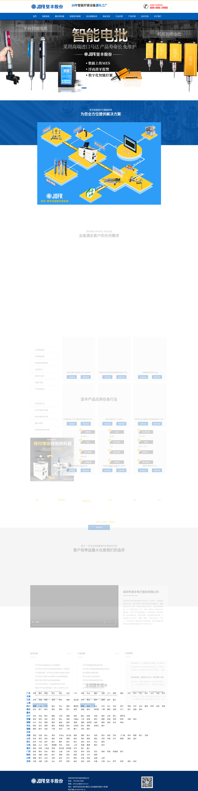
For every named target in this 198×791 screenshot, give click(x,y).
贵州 (28, 748)
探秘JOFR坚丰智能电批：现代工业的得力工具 (51, 650)
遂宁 (121, 706)
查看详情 (85, 280)
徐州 (82, 699)
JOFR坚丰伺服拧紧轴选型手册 (93, 654)
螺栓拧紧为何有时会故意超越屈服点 (48, 642)
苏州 (34, 699)
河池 (75, 751)
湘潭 (75, 722)
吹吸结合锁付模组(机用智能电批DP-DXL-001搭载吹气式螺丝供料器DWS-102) (126, 275)
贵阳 (34, 748)
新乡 (88, 735)
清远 (140, 693)
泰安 (75, 738)
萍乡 (60, 745)
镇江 (114, 699)
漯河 (53, 735)
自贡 (157, 706)
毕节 (75, 748)
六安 (82, 719)
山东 (28, 738)
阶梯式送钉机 (40, 303)
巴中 (134, 706)
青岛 (34, 738)
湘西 (82, 722)
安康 (40, 754)
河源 (103, 693)
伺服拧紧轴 (39, 282)
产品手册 (132, 16)
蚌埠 (121, 719)
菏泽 (40, 738)
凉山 (60, 706)
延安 (82, 754)
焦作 (103, 735)
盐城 (103, 699)
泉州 (60, 729)
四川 (28, 706)
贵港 (108, 751)
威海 (88, 738)
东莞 (34, 693)
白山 (53, 761)
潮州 (121, 693)
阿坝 (152, 706)
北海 (60, 751)
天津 (28, 696)
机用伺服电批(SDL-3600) (79, 368)
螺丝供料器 (59, 16)
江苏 (28, 699)
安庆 (40, 719)
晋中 (40, 758)
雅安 (146, 706)
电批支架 (106, 16)
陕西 (28, 754)
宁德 (53, 729)
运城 (95, 758)
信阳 (95, 735)
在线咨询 (99, 517)
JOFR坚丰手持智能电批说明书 (93, 646)
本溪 (40, 716)
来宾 (34, 751)
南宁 (121, 751)
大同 (103, 758)
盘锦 (68, 716)
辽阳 (60, 716)
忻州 (68, 758)
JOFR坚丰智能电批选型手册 (92, 642)
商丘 (46, 735)
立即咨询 (72, 280)
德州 (129, 738)
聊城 (121, 738)
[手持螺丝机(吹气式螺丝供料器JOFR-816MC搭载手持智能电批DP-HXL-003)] (78, 302)
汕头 (152, 693)
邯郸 (88, 725)
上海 (28, 702)
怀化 (40, 722)
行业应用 (119, 16)
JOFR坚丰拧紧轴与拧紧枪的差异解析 (48, 654)
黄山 (60, 719)
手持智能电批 (40, 249)
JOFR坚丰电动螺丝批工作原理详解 (47, 661)
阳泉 (88, 758)
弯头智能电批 (40, 288)
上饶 (75, 745)
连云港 (76, 699)
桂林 (103, 751)
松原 (68, 761)
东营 (103, 738)
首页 (35, 16)
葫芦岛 (122, 716)
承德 (46, 725)
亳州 (134, 719)
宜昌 (134, 709)
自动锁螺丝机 (91, 16)
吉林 (28, 761)
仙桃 (114, 709)
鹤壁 (134, 735)
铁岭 (103, 716)
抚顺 (88, 716)
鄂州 (140, 709)
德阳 (88, 706)
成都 (34, 706)
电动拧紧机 (39, 370)
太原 (82, 758)
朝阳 (53, 716)
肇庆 (95, 693)
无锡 (40, 699)
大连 (108, 716)
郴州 (53, 722)
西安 (68, 754)
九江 (40, 745)
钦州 (46, 751)
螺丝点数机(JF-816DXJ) (114, 322)
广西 (28, 751)
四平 (60, 761)
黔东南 (61, 748)
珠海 (46, 693)
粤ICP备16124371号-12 (76, 789)
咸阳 (75, 754)
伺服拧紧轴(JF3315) (150, 368)
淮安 (53, 699)
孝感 (75, 709)
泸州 (103, 706)
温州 (82, 741)
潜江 (68, 709)
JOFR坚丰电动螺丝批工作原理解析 (47, 627)
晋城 (34, 758)
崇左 (95, 751)
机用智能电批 (40, 256)
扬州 (108, 699)
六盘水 (46, 748)
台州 (88, 741)
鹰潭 (88, 745)
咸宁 (129, 709)
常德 (46, 722)
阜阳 (114, 719)
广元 (46, 706)
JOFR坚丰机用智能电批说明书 (93, 650)
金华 (46, 741)
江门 (108, 693)
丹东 (34, 716)
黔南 (53, 748)
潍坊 (53, 738)
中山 (88, 693)
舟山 (95, 741)
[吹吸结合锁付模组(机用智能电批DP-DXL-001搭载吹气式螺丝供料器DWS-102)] (114, 256)
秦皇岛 (61, 725)
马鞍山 (76, 719)
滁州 (53, 719)
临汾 (60, 758)
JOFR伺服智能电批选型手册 (92, 627)
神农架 (96, 709)
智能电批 (46, 16)
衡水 (103, 725)
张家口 (96, 725)
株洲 (121, 722)
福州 (88, 729)
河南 (28, 735)
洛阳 (34, 735)
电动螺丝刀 (39, 269)
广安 (40, 706)
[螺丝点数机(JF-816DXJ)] (114, 302)
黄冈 (60, 709)
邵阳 (68, 722)
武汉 (34, 709)
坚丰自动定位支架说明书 (91, 638)
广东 (28, 693)
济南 (108, 738)
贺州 (82, 751)
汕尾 (157, 693)
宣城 (88, 719)
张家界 (89, 722)
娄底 (60, 722)
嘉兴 (53, 741)
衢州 (60, 741)
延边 (82, 761)
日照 (60, 738)
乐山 (95, 706)
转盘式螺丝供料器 (41, 316)
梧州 (53, 751)
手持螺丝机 (39, 351)
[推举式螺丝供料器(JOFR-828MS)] (78, 256)
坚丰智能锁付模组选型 (90, 635)
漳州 (82, 729)
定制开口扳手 (40, 275)
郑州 (129, 735)
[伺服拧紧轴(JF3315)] (150, 349)
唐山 (82, 725)
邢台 (68, 725)
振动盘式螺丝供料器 (42, 329)
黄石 (53, 709)
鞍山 (82, 716)
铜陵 (103, 719)
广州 (75, 693)
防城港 (115, 751)
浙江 (28, 741)
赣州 (95, 745)
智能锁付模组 (75, 16)
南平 (40, 729)
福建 (28, 728)
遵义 (88, 748)
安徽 (28, 719)
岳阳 (108, 722)
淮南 (68, 719)
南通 (68, 699)
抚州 (103, 745)
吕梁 (53, 758)
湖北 (28, 709)
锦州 (46, 716)
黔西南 (68, 748)
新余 (68, 745)
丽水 (68, 741)
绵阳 (68, 706)
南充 (82, 706)
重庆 (28, 712)
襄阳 (108, 709)
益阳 (95, 722)
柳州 (40, 751)
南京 (46, 699)
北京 (28, 732)
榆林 (95, 754)
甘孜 (114, 706)
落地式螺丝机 (40, 364)
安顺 (40, 748)
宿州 (95, 719)
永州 (114, 722)
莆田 (34, 729)
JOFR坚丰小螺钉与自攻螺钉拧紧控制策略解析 (51, 638)
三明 (68, 729)
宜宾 (163, 706)
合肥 (129, 719)
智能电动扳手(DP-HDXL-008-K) (114, 368)
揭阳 (114, 693)
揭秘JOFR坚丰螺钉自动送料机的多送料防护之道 (52, 657)
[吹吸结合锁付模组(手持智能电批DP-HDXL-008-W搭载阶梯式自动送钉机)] (150, 302)
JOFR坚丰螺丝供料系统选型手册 (94, 661)
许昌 (40, 735)
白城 (34, 761)
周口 (140, 735)
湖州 (103, 741)
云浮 (68, 693)
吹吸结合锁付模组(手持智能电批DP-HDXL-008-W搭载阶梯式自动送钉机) (160, 322)
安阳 (108, 735)
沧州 (40, 725)
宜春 (82, 745)
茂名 (129, 693)
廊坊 (53, 725)
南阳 (75, 735)
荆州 (46, 709)
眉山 (53, 706)
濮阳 (82, 735)
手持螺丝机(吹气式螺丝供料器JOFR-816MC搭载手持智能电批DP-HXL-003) (90, 322)
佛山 (146, 693)
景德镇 (54, 745)
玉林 (68, 751)
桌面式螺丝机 (40, 357)
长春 (40, 761)
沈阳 (95, 716)
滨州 (46, 738)
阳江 (53, 693)
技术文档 (144, 16)
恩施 (82, 709)
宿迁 (88, 699)
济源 (146, 735)
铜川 (53, 754)
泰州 (95, 699)
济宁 (114, 738)
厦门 (75, 729)
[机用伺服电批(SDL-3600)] (78, 349)
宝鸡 (34, 754)
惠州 (40, 693)
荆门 (40, 709)
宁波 (40, 741)
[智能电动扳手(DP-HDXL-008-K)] (114, 349)
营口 (114, 716)
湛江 (60, 693)
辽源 (46, 761)
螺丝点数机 (39, 323)
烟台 (95, 738)
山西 (28, 757)
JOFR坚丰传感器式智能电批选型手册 (95, 631)
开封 (114, 735)
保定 (34, 725)
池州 (46, 719)
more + (70, 615)
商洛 (46, 754)
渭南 (60, 754)
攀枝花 (76, 706)
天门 (121, 709)
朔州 (75, 758)
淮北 (34, 719)
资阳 (129, 706)
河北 (28, 725)
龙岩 (46, 729)
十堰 (103, 709)
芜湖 (108, 719)
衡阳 (103, 722)
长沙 (34, 722)
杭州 (34, 741)
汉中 (88, 754)
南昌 (34, 745)
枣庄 (82, 738)
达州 (140, 706)
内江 (108, 706)
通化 (75, 761)
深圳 (82, 693)
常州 (60, 699)
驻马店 (68, 735)
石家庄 (76, 725)
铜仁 (82, 748)
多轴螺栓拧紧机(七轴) (150, 275)
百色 (88, 751)
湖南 (28, 722)
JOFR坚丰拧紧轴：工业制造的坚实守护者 (50, 646)
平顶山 (61, 735)
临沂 (134, 738)
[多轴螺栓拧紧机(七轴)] (150, 256)
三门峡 (122, 735)
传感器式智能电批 (41, 262)
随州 (88, 709)
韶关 (163, 693)
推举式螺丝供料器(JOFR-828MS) (79, 275)
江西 (28, 744)
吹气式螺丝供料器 (41, 310)
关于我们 (157, 16)
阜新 (75, 716)
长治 (46, 758)
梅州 (134, 693)
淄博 (68, 738)
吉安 (46, 745)
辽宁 (28, 715)
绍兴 (75, 741)
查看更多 (40, 667)
